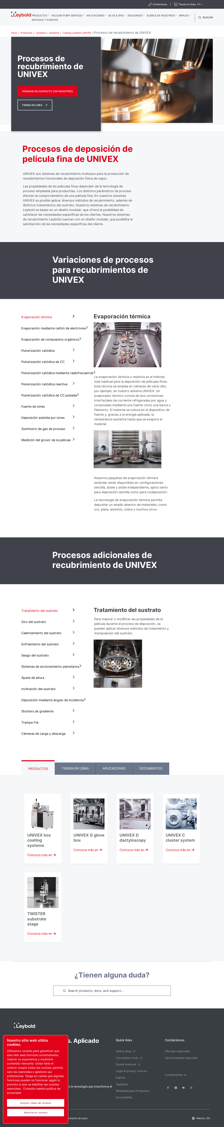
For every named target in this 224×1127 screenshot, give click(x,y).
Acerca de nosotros (160, 15)
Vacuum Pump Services (66, 15)
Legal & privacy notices (131, 1071)
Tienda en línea (32, 105)
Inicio (14, 32)
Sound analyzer (126, 1064)
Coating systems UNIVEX (77, 32)
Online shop (123, 1051)
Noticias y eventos (45, 19)
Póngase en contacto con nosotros (47, 91)
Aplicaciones (95, 15)
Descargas (135, 15)
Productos (39, 15)
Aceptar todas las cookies (35, 1103)
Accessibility (124, 1097)
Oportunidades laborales (181, 1058)
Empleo (184, 15)
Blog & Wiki (116, 15)
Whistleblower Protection (132, 1091)
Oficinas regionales (177, 1051)
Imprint (120, 1077)
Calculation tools (127, 1058)
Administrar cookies (35, 1112)
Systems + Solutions (47, 32)
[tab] (48, 317)
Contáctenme (174, 1075)
